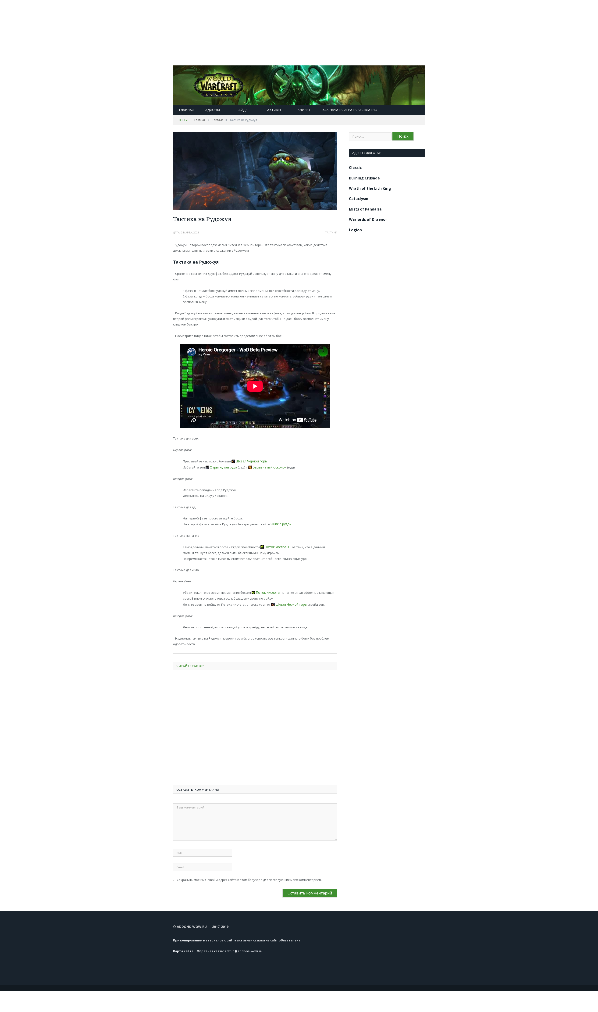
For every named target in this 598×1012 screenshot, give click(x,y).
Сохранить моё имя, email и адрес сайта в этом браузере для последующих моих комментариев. (249, 877)
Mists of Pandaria (365, 209)
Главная (186, 109)
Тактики (273, 109)
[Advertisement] (140, 32)
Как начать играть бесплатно (349, 109)
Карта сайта (183, 948)
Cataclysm (358, 198)
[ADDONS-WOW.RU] (299, 84)
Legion (355, 229)
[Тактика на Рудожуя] (255, 171)
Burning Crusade (364, 178)
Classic (355, 167)
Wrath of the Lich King (370, 188)
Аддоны (212, 109)
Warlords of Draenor (368, 219)
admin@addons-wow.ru (243, 948)
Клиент (304, 109)
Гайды (242, 109)
